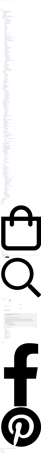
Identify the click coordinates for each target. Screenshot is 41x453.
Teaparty (6, 42)
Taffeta (5, 63)
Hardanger (6, 188)
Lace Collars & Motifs (6, 122)
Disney (4, 83)
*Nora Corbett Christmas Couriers (8, 179)
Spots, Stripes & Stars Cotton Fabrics (8, 39)
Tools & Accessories (6, 167)
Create (15, 448)
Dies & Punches (5, 159)
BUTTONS (3, 88)
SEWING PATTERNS (4, 198)
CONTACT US (2, 201)
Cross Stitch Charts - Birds (7, 181)
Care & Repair (5, 107)
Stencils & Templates (6, 166)
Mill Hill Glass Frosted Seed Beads (7, 148)
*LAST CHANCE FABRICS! (7, 21)
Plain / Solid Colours (8, 58)
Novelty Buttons (5, 101)
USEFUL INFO (2, 200)
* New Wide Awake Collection (8, 19)
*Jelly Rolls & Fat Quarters (7, 20)
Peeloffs (4, 163)
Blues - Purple (6, 77)
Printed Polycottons (8, 59)
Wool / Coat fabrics (7, 65)
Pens (4, 164)
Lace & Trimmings (5, 121)
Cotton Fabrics (6, 46)
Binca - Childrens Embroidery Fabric (8, 186)
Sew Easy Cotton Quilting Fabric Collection (9, 37)
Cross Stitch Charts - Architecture (8, 180)
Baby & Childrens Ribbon (6, 82)
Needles (4, 127)
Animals (5, 24)
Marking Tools (5, 124)
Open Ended (6, 142)
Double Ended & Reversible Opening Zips (9, 138)
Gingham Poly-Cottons (8, 57)
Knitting (12, 327)
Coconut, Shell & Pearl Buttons (7, 98)
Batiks (5, 26)
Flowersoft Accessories (7, 162)
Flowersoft (5, 160)
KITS (2, 197)
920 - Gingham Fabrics (7, 22)
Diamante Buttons (5, 99)
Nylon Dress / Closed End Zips (8, 141)
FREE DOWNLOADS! (9, 327)
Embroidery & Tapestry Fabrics (7, 184)
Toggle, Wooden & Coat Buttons (7, 102)
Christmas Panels (6, 68)
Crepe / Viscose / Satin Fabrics (8, 47)
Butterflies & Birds (7, 27)
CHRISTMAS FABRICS (4, 168)
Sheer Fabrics (6, 61)
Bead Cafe (5, 144)
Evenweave (6, 187)
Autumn (5, 25)
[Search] (10, 300)
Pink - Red (6, 78)
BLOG (1, 202)
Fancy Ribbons (5, 80)
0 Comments (36, 327)
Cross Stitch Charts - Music (7, 182)
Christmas (6, 44)
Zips (4, 137)
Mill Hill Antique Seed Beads (6, 146)
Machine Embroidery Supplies (7, 123)
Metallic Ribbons (5, 86)
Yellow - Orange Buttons (7, 97)
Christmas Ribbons (6, 81)
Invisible (6, 139)
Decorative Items (6, 108)
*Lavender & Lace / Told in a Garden (8, 177)
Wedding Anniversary (7, 183)
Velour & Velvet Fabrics (7, 64)
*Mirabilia (6, 178)
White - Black (6, 79)
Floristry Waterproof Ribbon (7, 85)
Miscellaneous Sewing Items (6, 126)
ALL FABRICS (3, 17)
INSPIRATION (2, 203)
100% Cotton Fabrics (6, 18)
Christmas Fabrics (5, 66)
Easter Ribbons (5, 84)
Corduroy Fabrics (6, 45)
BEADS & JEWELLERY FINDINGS (5, 143)
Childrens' (6, 28)
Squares (5, 41)
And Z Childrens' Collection (7, 23)
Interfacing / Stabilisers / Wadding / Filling (8, 119)
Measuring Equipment (6, 125)
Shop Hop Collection (7, 38)
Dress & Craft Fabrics (6, 43)
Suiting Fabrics (6, 62)
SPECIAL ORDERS (4, 199)
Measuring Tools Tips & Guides (8, 336)
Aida (5, 185)
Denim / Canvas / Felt (7, 48)
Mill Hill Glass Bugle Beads (6, 147)
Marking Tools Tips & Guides (8, 335)
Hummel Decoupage (7, 158)
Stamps (4, 165)
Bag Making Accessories (6, 105)
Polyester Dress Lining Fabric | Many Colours (9, 60)
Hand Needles (6, 128)
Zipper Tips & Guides (7, 338)
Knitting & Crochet (5, 120)
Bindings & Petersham (6, 106)
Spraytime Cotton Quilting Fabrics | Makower (9, 40)
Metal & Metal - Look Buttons (7, 100)
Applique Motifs (5, 104)
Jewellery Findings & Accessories (7, 145)
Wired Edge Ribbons (6, 87)
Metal (5, 140)
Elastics (4, 117)
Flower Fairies (6, 157)
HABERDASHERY (4, 103)
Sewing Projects (6, 337)
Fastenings (5, 118)
